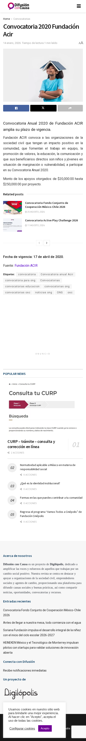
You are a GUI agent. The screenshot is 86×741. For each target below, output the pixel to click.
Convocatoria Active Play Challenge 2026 (51, 220)
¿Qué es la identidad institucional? (40, 483)
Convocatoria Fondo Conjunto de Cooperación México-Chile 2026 (46, 205)
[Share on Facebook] (16, 108)
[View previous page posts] (39, 243)
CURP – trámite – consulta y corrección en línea (31, 444)
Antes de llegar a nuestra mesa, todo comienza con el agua (42, 622)
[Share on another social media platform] (70, 108)
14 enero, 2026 (12, 43)
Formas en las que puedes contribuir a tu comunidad (51, 497)
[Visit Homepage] (18, 6)
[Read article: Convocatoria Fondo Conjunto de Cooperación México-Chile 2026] (12, 207)
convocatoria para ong (20, 280)
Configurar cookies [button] (22, 728)
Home (6, 18)
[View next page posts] (47, 243)
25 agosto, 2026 (36, 212)
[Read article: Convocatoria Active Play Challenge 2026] (12, 225)
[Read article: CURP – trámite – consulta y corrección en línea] (45, 409)
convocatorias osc (17, 292)
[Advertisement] (43, 323)
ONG (60, 292)
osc (70, 292)
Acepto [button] (45, 728)
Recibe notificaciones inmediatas (25, 670)
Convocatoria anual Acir (57, 274)
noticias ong (43, 292)
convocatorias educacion (22, 286)
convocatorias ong (57, 286)
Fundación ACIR (26, 266)
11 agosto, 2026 (36, 225)
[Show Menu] (79, 6)
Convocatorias (21, 18)
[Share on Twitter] (43, 108)
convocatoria (27, 274)
